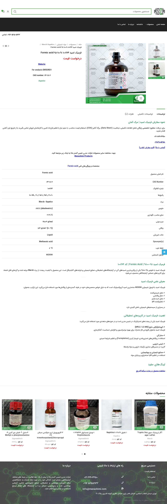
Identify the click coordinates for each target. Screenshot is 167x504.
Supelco (116, 436)
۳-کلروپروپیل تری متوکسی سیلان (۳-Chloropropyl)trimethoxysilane (50, 435)
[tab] (161, 113)
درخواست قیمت (72, 58)
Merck (149, 438)
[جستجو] (15, 12)
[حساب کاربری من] (8, 11)
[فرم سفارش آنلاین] (146, 147)
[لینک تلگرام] (164, 252)
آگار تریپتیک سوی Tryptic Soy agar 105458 (149, 434)
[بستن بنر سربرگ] (3, 2)
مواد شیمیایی (61, 44)
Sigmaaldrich (83, 438)
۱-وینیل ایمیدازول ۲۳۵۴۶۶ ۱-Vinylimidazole (83, 434)
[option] (156, 51)
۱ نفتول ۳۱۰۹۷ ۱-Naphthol (117, 432)
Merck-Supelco (47, 44)
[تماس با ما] (160, 147)
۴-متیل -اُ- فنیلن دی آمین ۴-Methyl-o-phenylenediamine (17, 434)
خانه (80, 44)
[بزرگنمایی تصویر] (141, 98)
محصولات (72, 44)
